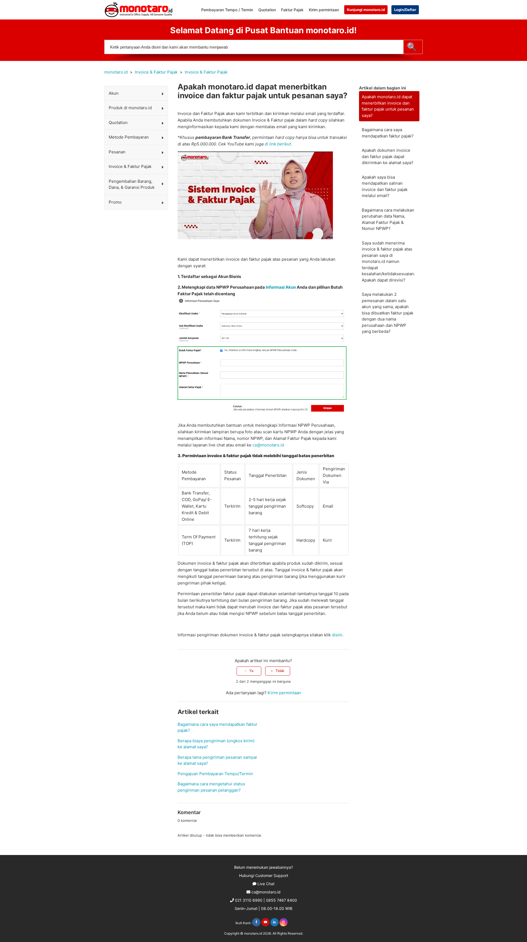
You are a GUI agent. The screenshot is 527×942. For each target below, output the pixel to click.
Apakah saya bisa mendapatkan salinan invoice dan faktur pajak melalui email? (385, 186)
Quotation (267, 9)
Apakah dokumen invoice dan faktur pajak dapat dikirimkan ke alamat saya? (387, 156)
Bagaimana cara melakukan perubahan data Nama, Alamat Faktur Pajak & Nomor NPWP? (388, 219)
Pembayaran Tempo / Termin (227, 9)
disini (337, 634)
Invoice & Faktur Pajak (156, 72)
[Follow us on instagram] (283, 922)
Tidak (280, 671)
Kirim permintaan (324, 9)
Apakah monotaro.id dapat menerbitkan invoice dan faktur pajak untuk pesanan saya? (388, 106)
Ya (251, 671)
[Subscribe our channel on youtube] (265, 922)
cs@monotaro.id (268, 445)
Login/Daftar (405, 9)
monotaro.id (116, 72)
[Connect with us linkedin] (274, 922)
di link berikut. (278, 144)
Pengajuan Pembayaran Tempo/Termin (215, 773)
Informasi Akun (281, 287)
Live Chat (265, 883)
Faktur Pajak (292, 9)
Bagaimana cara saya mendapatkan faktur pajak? (388, 133)
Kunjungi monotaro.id (366, 9)
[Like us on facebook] (256, 922)
